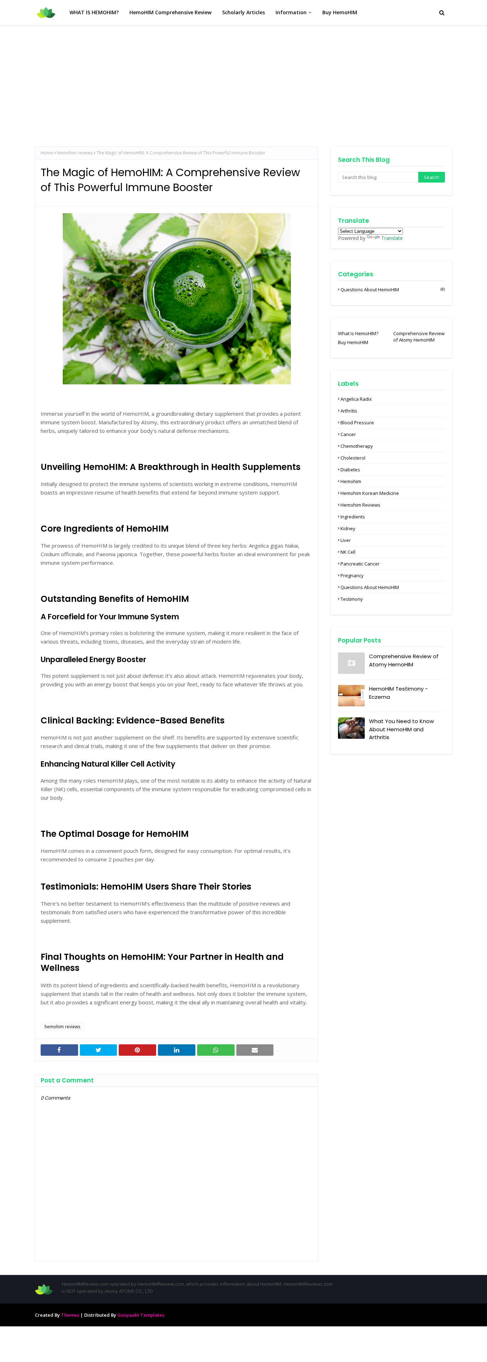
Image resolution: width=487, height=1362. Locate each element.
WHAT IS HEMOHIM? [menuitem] (94, 12)
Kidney (347, 528)
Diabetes (350, 469)
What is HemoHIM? (358, 333)
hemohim (350, 481)
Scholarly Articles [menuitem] (243, 12)
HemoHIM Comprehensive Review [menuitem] (170, 12)
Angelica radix (356, 399)
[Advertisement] (243, 79)
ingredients (352, 516)
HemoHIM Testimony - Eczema (398, 693)
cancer (348, 434)
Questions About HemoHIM (392, 289)
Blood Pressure (357, 422)
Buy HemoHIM (353, 342)
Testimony (351, 599)
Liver (345, 540)
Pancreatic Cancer (360, 563)
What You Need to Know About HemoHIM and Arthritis (401, 729)
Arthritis (348, 411)
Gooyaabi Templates (140, 1315)
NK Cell (347, 552)
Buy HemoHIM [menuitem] (339, 12)
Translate (392, 238)
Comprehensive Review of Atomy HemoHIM (419, 336)
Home (47, 153)
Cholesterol (352, 458)
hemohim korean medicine (369, 493)
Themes (70, 1315)
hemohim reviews (75, 153)
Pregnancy (352, 575)
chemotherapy (356, 446)
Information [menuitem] (291, 12)
